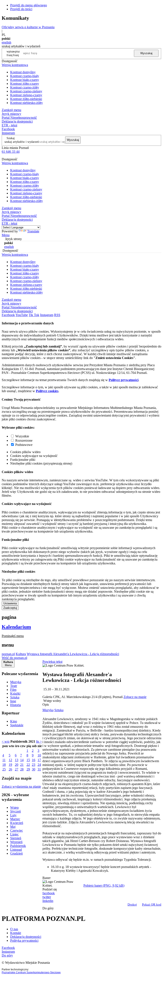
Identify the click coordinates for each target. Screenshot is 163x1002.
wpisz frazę (16, 53)
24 (39, 764)
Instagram (8, 133)
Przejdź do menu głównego (28, 5)
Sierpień (15, 838)
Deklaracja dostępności (25, 936)
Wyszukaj (146, 53)
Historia (15, 705)
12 (10, 760)
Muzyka (15, 682)
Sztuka (14, 697)
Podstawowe (23, 445)
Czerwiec (16, 830)
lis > (39, 741)
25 (4, 769)
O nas (14, 929)
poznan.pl (8, 654)
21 (22, 764)
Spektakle (16, 725)
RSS (57, 315)
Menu (6, 235)
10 (39, 755)
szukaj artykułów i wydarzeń (21, 141)
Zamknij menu (11, 110)
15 (28, 760)
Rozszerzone (23, 440)
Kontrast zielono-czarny (26, 95)
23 (33, 764)
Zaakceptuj (10, 607)
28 (22, 769)
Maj (12, 826)
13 (16, 760)
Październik (18, 846)
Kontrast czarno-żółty (24, 87)
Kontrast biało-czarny (24, 80)
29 (28, 769)
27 (16, 769)
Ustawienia (10, 603)
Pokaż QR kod (151, 904)
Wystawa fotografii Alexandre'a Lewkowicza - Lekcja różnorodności (73, 654)
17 (39, 760)
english (6, 42)
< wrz (6, 741)
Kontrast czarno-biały (24, 76)
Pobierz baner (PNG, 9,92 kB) (103, 885)
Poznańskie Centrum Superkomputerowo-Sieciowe (31, 972)
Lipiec (14, 834)
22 (28, 764)
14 (22, 760)
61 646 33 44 (11, 151)
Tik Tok (34, 315)
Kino (13, 721)
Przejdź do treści (21, 9)
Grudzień (16, 853)
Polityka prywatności (24, 940)
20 (16, 764)
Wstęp (14, 807)
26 (10, 769)
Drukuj (132, 904)
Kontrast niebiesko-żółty (26, 103)
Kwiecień (16, 823)
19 (10, 764)
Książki (15, 693)
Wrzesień (16, 842)
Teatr (13, 686)
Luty (13, 815)
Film (13, 689)
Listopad (16, 849)
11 (4, 760)
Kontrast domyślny (23, 72)
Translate (33, 231)
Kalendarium (16, 627)
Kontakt (15, 933)
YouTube (21, 315)
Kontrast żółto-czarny (24, 83)
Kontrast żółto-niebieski (26, 99)
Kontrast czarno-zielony (26, 91)
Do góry (48, 908)
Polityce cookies (47, 391)
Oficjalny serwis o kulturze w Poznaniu (28, 27)
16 (33, 760)
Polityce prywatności (123, 380)
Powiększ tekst (52, 661)
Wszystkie (22, 436)
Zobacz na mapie (135, 697)
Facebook (8, 129)
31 (39, 769)
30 (33, 769)
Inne (13, 701)
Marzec (15, 819)
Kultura (21, 654)
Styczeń (15, 811)
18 (4, 764)
